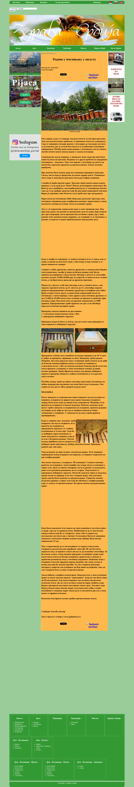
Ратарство (18, 732)
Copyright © (62, 783)
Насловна (16, 2)
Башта (36, 726)
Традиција (67, 48)
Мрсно (17, 744)
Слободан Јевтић (74, 131)
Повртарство (19, 722)
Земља (18, 48)
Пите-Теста (19, 768)
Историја (74, 722)
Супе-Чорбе (19, 766)
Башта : (45, 740)
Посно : (66, 762)
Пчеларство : (52, 53)
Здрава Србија (99, 48)
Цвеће (38, 744)
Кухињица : (23, 740)
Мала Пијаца (116, 48)
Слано (81, 766)
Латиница (97, 2)
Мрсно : (34, 762)
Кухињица (37, 724)
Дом (34, 48)
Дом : (38, 718)
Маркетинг (30, 2)
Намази (17, 773)
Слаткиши (18, 775)
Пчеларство (19, 730)
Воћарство (18, 724)
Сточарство (19, 728)
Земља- (43, 53)
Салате (17, 772)
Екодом (36, 722)
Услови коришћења (62, 2)
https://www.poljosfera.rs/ (69, 617)
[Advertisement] (74, 238)
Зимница (18, 748)
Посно (17, 746)
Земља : (19, 718)
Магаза (83, 48)
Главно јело (19, 770)
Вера (73, 724)
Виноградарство (20, 726)
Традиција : (76, 718)
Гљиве (38, 750)
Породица (51, 48)
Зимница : (98, 762)
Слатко (81, 768)
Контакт (43, 2)
